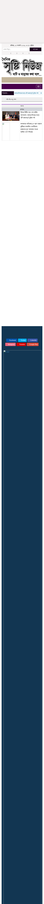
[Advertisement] (22, 13)
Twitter (23, 340)
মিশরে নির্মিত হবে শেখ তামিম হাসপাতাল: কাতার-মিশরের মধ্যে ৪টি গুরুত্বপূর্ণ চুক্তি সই (30, 115)
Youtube (22, 344)
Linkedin (33, 340)
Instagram (11, 344)
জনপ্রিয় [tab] (22, 109)
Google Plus (33, 344)
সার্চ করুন (35, 49)
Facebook (12, 340)
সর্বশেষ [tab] (22, 106)
